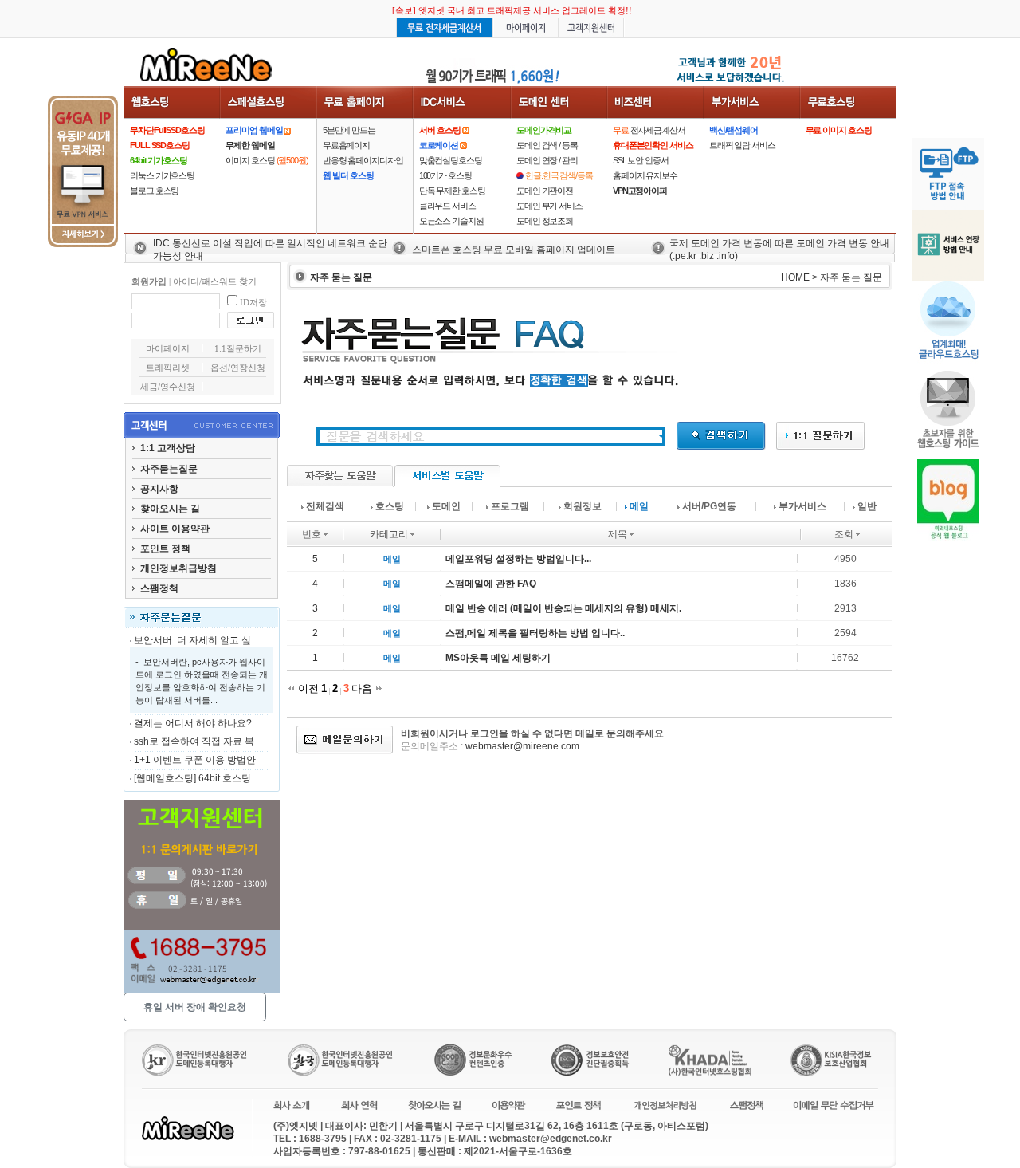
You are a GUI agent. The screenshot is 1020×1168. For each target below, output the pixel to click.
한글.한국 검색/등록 (559, 175)
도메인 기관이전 (544, 190)
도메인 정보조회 (544, 221)
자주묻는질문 (169, 468)
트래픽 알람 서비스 (742, 145)
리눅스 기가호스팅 (162, 175)
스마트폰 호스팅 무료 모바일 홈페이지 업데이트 (513, 249)
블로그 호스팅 (154, 190)
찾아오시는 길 (170, 508)
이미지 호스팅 (267, 160)
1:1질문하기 (237, 348)
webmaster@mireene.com (522, 746)
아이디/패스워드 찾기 (215, 281)
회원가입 (149, 281)
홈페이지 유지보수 (645, 175)
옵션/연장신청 (237, 367)
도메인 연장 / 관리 (547, 160)
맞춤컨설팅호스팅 (450, 160)
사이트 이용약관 (175, 528)
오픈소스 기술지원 (451, 221)
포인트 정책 (165, 548)
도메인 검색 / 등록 (547, 145)
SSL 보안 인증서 (641, 160)
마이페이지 (168, 348)
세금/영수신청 (167, 386)
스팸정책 (159, 588)
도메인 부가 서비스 (549, 205)
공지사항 (159, 488)
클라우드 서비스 (447, 205)
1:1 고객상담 (167, 448)
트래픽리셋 (168, 367)
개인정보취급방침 (178, 568)
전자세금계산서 (649, 130)
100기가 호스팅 (445, 175)
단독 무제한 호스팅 (452, 190)
